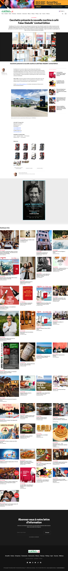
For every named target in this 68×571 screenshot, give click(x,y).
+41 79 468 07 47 (17, 129)
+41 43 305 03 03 (17, 127)
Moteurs (29, 13)
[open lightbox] (17, 147)
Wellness (48, 13)
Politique (37, 13)
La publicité (36, 558)
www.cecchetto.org (17, 131)
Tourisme (43, 13)
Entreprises (14, 13)
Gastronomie (24, 13)
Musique (33, 13)
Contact (40, 558)
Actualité (6, 13)
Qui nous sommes (29, 558)
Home (3, 13)
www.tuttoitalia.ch (60, 567)
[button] (61, 11)
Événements (19, 13)
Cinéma (10, 13)
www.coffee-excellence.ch (21, 84)
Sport (40, 13)
